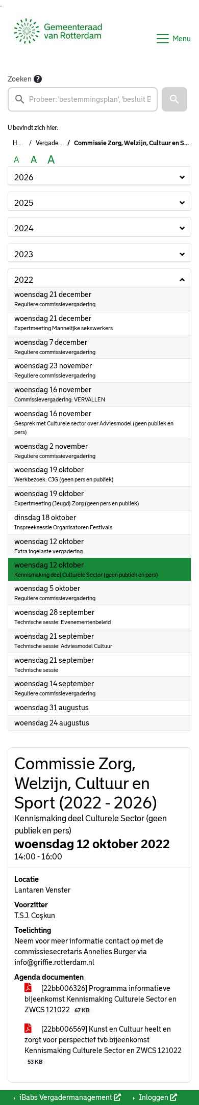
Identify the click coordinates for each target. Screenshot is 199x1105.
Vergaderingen (56, 143)
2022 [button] (23, 280)
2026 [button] (23, 177)
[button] (174, 99)
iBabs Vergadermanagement (66, 1097)
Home (21, 143)
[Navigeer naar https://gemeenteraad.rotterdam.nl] (58, 38)
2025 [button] (23, 203)
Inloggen (153, 1097)
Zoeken (20, 79)
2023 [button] (23, 254)
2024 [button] (24, 228)
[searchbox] (83, 99)
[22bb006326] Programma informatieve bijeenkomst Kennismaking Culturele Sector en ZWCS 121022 (100, 999)
